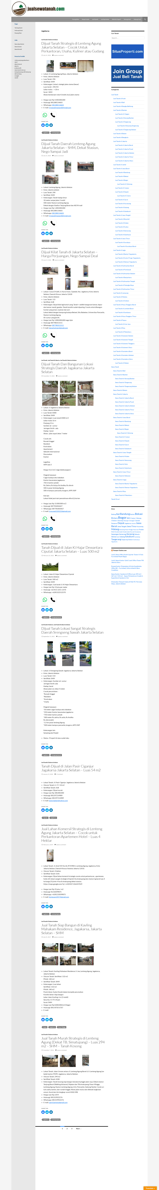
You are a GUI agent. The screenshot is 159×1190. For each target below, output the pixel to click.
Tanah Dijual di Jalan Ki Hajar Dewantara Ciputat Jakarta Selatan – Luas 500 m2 (71, 549)
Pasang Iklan (75, 19)
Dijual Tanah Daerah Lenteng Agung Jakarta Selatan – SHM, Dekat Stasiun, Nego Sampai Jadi (70, 147)
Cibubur (114, 520)
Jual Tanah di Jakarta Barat (124, 145)
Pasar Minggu (62, 1027)
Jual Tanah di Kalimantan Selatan (124, 273)
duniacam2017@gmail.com (59, 897)
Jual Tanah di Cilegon (122, 114)
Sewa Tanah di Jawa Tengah (122, 452)
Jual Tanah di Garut (121, 200)
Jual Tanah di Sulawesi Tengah (123, 340)
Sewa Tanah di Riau (119, 491)
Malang (115, 529)
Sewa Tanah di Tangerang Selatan (126, 386)
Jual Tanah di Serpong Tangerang (128, 126)
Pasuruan (136, 529)
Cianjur (133, 518)
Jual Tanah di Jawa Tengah (122, 215)
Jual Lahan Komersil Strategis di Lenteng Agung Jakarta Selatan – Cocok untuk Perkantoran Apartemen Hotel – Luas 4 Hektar (71, 835)
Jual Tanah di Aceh (119, 98)
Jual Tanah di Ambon (122, 301)
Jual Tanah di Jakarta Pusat (124, 149)
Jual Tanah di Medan (122, 363)
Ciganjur (45, 817)
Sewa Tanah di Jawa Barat (121, 417)
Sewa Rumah (18, 49)
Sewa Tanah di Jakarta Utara (124, 413)
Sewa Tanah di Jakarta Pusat (124, 402)
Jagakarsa (46, 132)
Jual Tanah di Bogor (121, 180)
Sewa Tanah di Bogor (122, 429)
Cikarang (120, 520)
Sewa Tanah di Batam (120, 390)
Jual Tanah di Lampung (120, 293)
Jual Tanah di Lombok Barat (124, 308)
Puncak (132, 532)
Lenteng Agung (56, 132)
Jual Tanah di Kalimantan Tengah (124, 281)
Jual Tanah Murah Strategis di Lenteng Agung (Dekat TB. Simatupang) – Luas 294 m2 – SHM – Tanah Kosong (73, 1042)
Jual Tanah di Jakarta (54, 360)
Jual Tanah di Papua (119, 320)
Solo (118, 537)
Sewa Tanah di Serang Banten (124, 378)
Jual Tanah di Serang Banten (124, 118)
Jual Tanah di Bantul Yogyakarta (125, 254)
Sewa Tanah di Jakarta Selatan (125, 406)
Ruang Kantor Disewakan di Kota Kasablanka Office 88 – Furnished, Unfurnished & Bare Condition (126, 568)
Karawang (140, 526)
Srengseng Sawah (56, 617)
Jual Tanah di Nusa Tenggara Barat (124, 305)
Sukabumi (129, 536)
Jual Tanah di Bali (119, 102)
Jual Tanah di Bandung (122, 172)
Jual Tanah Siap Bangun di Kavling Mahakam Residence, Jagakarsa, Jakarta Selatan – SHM (71, 929)
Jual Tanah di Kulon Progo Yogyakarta (127, 258)
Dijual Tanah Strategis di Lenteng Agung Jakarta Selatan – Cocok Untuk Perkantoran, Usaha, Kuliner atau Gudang (72, 47)
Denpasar (114, 523)
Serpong (130, 534)
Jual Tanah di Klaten (121, 223)
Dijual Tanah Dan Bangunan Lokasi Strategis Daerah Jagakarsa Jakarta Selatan (67, 368)
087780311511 (58, 325)
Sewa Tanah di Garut (122, 445)
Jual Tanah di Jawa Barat (121, 168)
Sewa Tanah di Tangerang (123, 382)
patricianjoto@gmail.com (58, 1102)
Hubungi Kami (137, 19)
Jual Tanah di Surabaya (122, 242)
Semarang (122, 534)
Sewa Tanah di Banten (120, 375)
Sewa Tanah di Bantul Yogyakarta (126, 483)
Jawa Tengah (121, 526)
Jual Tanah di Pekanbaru (123, 332)
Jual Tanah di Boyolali (122, 219)
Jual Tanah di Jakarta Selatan (49, 39)
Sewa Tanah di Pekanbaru (123, 495)
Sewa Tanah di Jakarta (120, 394)
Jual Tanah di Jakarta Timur (124, 157)
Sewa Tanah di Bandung (123, 421)
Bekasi (139, 513)
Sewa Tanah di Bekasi (122, 425)
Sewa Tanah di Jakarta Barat (124, 398)
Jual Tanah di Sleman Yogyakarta (126, 262)
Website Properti (116, 19)
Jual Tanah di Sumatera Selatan (123, 355)
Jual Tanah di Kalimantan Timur (123, 289)
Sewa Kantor (18, 46)
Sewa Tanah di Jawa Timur (122, 472)
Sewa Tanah (115, 367)
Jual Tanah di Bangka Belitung (123, 106)
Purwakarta (138, 532)
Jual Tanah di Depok (121, 192)
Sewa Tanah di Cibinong (125, 433)
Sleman (113, 537)
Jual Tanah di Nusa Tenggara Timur (124, 316)
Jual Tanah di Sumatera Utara (123, 359)
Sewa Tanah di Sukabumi (123, 448)
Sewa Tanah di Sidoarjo (122, 476)
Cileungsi (125, 520)
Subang (122, 537)
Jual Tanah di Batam (119, 133)
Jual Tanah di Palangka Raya (124, 285)
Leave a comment (59, 55)
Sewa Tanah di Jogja (119, 480)
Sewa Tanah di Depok (122, 441)
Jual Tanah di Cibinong (124, 184)
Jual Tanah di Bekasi (121, 176)
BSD (128, 518)
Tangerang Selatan (127, 539)
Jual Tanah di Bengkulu (120, 137)
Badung (113, 514)
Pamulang (122, 529)
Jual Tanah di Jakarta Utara (124, 161)
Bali (118, 514)
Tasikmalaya (136, 539)
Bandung (125, 513)
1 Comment (59, 774)
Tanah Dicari (115, 499)
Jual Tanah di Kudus (121, 227)
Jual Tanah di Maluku (120, 297)
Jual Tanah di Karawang (123, 203)
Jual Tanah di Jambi (119, 165)
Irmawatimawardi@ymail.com (60, 108)
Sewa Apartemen (19, 44)
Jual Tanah (44, 360)
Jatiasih (134, 523)
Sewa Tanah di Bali (119, 371)
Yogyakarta (114, 541)
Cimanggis (131, 520)
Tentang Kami (127, 19)
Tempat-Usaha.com (120, 550)
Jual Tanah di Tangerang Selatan (125, 130)
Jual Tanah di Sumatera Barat (122, 351)
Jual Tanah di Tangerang (123, 122)
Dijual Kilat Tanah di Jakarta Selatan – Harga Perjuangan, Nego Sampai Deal (69, 254)
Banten (132, 514)
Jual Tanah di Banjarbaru (123, 277)
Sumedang (137, 537)
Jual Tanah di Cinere (124, 196)
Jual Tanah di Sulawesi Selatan (123, 336)
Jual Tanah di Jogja (119, 250)
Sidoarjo (137, 534)
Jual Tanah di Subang (122, 207)
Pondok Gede (118, 532)
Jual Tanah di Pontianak (123, 270)
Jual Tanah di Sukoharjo (123, 235)
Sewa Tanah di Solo (121, 464)
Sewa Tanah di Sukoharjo (123, 468)
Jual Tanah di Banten (120, 110)
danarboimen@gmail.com (58, 328)
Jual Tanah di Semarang (123, 231)
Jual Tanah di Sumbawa (123, 312)
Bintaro (114, 518)
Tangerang (116, 539)
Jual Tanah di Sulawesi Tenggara (123, 343)
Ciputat (137, 520)
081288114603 (58, 105)
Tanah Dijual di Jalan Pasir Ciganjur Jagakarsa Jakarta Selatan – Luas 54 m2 (71, 768)
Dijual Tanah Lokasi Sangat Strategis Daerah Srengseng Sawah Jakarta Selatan (72, 630)
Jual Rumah (95, 19)
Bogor (122, 517)
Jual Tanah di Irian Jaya (122, 324)
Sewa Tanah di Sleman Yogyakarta (126, 487)
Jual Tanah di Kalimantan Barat (123, 266)
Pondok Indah (126, 532)
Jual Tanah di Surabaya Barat (126, 246)
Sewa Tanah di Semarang (123, 460)
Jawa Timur (132, 526)
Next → (79, 1128)
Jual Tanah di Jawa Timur (121, 238)
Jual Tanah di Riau (119, 328)
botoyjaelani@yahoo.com (58, 801)
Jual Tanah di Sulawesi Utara (122, 347)
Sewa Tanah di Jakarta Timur (124, 410)
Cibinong (138, 518)
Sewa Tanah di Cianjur (122, 437)
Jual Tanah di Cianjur (122, 188)
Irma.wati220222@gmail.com (60, 511)
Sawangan (115, 534)
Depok (45, 1027)
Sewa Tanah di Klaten (122, 456)
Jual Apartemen (105, 19)
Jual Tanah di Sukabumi (123, 211)
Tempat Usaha (85, 19)
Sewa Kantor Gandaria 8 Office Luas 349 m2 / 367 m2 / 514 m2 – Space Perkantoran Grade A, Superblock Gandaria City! (127, 576)
